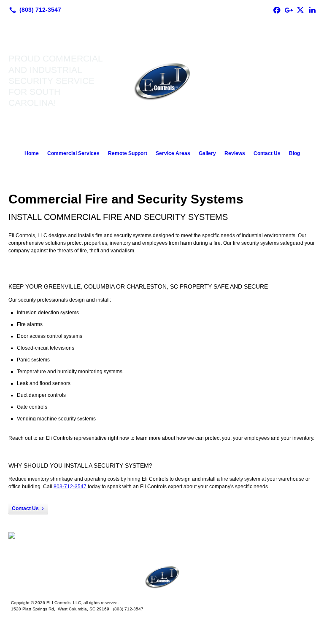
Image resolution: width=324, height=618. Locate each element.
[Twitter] (300, 9)
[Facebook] (277, 9)
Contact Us (267, 153)
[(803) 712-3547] (33, 9)
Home (31, 153)
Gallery (207, 153)
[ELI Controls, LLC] (162, 577)
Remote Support (127, 153)
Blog (294, 153)
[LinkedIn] (312, 9)
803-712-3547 (70, 487)
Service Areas (173, 153)
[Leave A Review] (288, 9)
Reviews (234, 153)
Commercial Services (73, 153)
